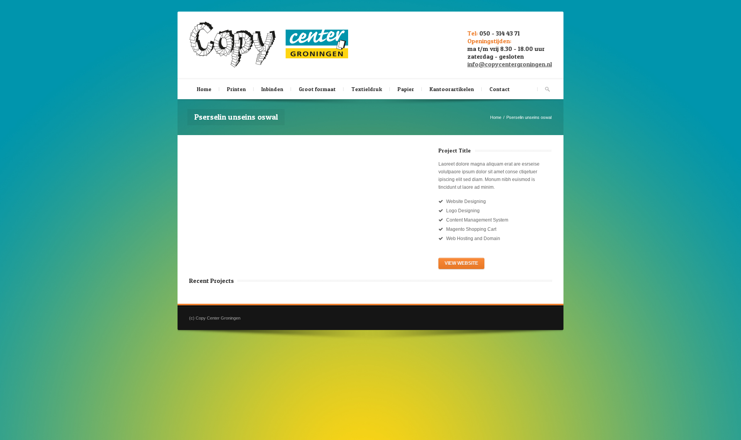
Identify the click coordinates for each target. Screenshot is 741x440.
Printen (236, 89)
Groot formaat (317, 89)
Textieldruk (366, 89)
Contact (499, 89)
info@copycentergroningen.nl (509, 64)
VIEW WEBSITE (461, 263)
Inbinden (272, 89)
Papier (406, 89)
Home (204, 89)
